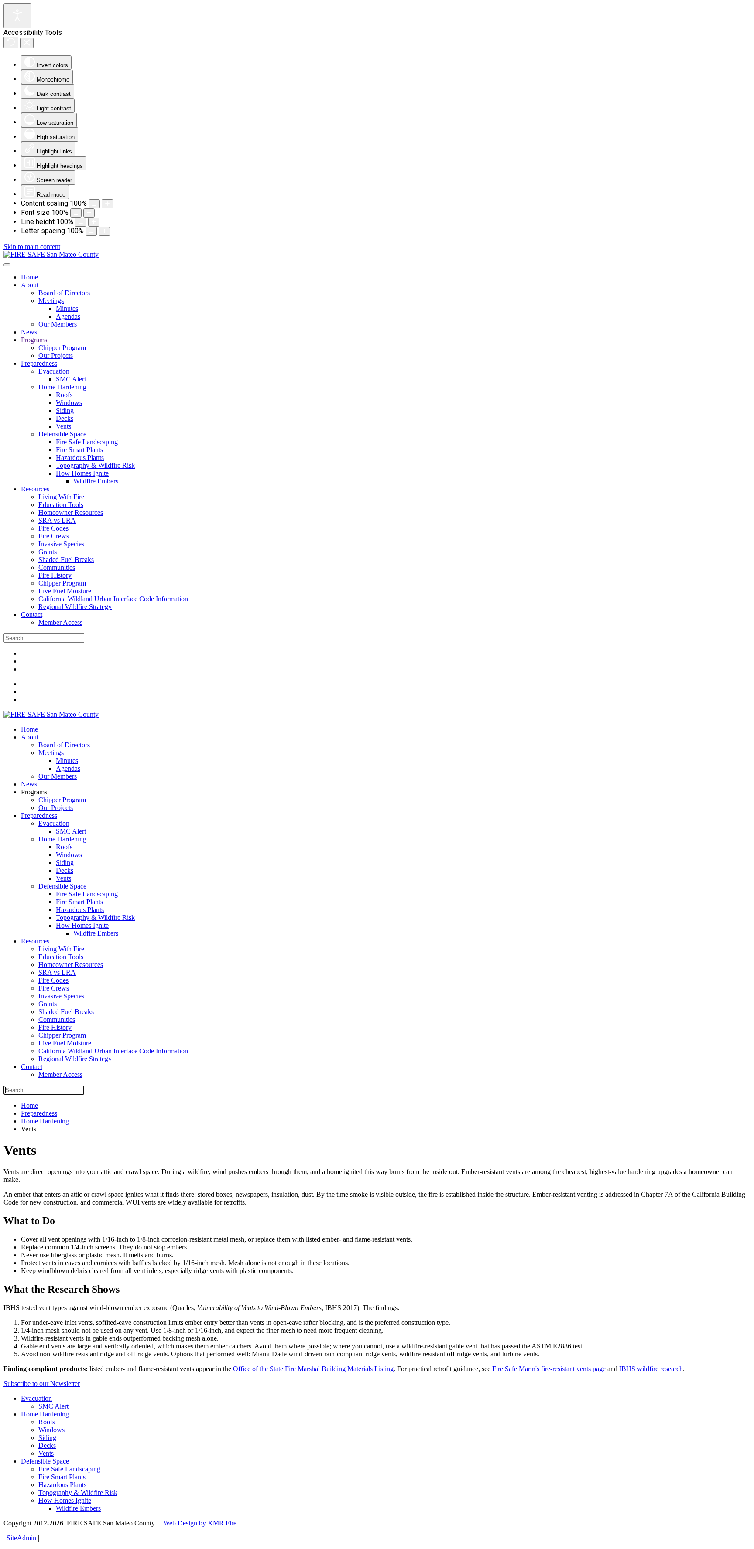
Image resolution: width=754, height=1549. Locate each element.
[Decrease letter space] (91, 231)
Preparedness (39, 363)
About (29, 285)
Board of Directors (64, 292)
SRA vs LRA (57, 520)
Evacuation (53, 371)
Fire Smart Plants (79, 449)
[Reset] (10, 42)
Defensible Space (62, 434)
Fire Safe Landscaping (87, 442)
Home (29, 277)
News (29, 332)
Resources (35, 489)
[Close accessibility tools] (27, 43)
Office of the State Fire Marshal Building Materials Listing (313, 1368)
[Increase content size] (107, 203)
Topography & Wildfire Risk (95, 465)
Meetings (51, 300)
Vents (63, 426)
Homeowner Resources (70, 512)
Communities (56, 567)
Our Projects (55, 355)
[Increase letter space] (104, 231)
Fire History (55, 575)
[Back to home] (51, 254)
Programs (34, 340)
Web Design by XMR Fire (199, 1523)
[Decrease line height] (80, 222)
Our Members (57, 324)
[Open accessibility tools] (17, 15)
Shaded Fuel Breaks (66, 559)
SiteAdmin (21, 1538)
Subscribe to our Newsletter (41, 1383)
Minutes (67, 308)
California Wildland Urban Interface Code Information (113, 599)
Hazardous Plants (80, 457)
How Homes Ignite (82, 473)
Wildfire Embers (95, 481)
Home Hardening (62, 387)
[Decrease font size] (76, 213)
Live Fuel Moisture (64, 591)
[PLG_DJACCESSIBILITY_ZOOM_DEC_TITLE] (94, 203)
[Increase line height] (93, 222)
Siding (65, 410)
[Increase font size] (89, 213)
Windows (69, 402)
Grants (47, 551)
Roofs (64, 394)
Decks (64, 418)
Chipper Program (62, 347)
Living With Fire (61, 496)
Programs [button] (34, 792)
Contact (31, 614)
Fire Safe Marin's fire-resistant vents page (549, 1368)
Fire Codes (53, 528)
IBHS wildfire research (651, 1368)
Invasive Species (61, 544)
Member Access (60, 622)
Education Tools (60, 504)
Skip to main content (31, 246)
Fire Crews (53, 536)
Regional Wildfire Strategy (75, 606)
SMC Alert (71, 379)
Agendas (68, 316)
